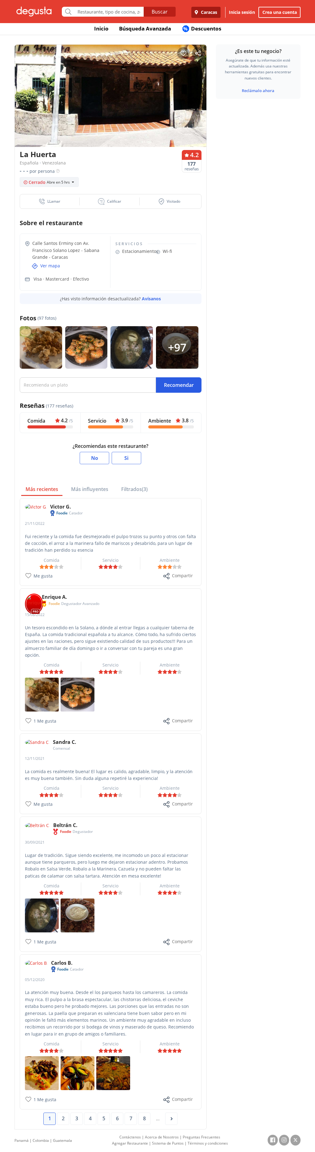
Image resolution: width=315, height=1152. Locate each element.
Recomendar (179, 385)
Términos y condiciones (208, 1143)
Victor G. (60, 506)
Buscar (160, 11)
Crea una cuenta (279, 12)
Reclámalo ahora (258, 90)
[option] (110, 97)
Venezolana (54, 163)
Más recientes (42, 489)
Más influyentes (89, 489)
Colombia (41, 1140)
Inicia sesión (242, 12)
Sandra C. (64, 742)
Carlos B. (62, 962)
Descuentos (202, 28)
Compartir (182, 575)
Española (29, 163)
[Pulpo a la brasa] (42, 1073)
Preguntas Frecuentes (201, 1137)
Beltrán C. (65, 825)
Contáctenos (130, 1137)
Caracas (208, 12)
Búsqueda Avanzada (145, 28)
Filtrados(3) (134, 489)
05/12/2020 (35, 979)
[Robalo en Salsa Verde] (42, 915)
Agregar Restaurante (130, 1143)
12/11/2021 (35, 758)
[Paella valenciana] (113, 1073)
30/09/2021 (35, 842)
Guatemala (62, 1140)
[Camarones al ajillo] (77, 694)
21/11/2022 (35, 523)
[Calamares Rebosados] (42, 694)
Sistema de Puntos (168, 1143)
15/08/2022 (35, 614)
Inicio (101, 28)
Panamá (21, 1140)
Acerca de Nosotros (162, 1137)
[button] (50, 201)
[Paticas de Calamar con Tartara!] (77, 915)
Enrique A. (54, 597)
